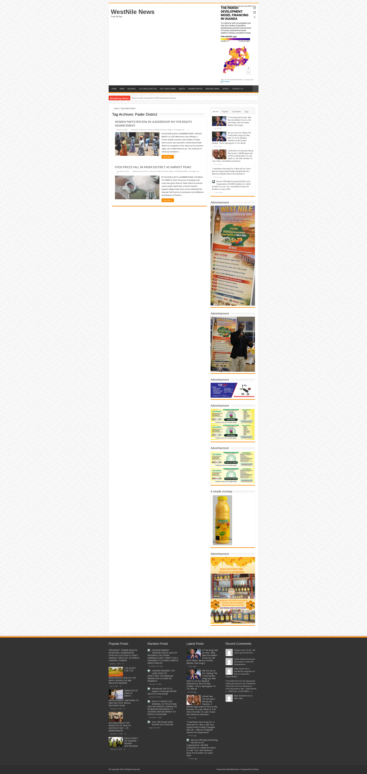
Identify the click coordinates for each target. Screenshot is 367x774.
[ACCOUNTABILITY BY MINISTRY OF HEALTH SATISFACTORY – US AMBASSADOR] (116, 717)
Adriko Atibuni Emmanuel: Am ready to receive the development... (244, 661)
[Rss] (197, 769)
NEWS (122, 89)
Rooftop (255, 769)
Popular (225, 111)
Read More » (167, 157)
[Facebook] (199, 769)
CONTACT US (237, 89)
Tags (246, 111)
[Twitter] (202, 769)
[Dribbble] (207, 769)
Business (145, 171)
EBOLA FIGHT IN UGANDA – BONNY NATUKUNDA (131, 742)
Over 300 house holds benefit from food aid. (162, 723)
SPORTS (225, 89)
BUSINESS (132, 89)
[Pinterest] (205, 769)
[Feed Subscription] (206, 114)
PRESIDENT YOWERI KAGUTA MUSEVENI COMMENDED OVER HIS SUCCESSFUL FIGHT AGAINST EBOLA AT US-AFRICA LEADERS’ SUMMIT (124, 655)
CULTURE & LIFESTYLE (148, 89)
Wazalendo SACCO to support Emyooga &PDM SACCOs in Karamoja (162, 691)
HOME (114, 89)
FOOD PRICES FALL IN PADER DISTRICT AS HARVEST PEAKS (153, 167)
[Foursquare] (210, 769)
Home (116, 108)
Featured (134, 130)
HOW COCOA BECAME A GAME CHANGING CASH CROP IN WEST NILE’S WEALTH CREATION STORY (174, 98)
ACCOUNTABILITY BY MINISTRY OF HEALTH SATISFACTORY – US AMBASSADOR (120, 727)
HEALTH (182, 89)
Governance (142, 130)
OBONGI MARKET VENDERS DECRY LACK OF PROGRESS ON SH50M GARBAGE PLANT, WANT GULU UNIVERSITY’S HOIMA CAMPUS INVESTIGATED (163, 656)
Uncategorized (179, 130)
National (151, 130)
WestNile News (133, 11)
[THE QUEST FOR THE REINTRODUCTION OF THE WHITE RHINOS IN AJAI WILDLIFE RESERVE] (116, 672)
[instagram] (213, 769)
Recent (215, 111)
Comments (236, 111)
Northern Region (166, 130)
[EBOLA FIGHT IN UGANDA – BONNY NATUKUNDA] (116, 742)
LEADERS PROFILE (195, 89)
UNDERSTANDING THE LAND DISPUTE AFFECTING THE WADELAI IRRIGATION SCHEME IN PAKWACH (161, 675)
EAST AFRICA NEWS (168, 89)
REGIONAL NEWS (212, 89)
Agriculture (137, 171)
